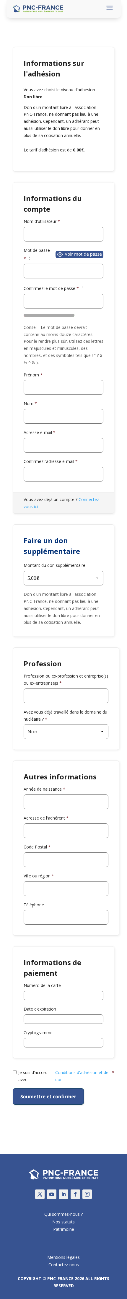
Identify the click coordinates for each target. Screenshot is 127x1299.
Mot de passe (37, 254)
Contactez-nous (63, 1264)
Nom (30, 403)
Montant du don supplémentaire (54, 565)
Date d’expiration (40, 1009)
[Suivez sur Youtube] (51, 1194)
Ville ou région (39, 876)
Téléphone (34, 905)
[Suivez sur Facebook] (75, 1194)
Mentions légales (63, 1257)
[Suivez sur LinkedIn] (63, 1194)
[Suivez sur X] (40, 1194)
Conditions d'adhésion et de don (81, 1076)
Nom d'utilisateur (42, 221)
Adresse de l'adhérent (46, 818)
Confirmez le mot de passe (53, 288)
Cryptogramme (38, 1032)
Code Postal (37, 847)
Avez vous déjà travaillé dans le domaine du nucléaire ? (65, 715)
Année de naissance (44, 789)
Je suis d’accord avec (66, 1076)
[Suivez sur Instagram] (87, 1194)
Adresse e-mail (40, 432)
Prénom (33, 375)
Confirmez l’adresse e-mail (51, 461)
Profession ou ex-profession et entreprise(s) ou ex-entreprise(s (66, 679)
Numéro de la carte (42, 985)
